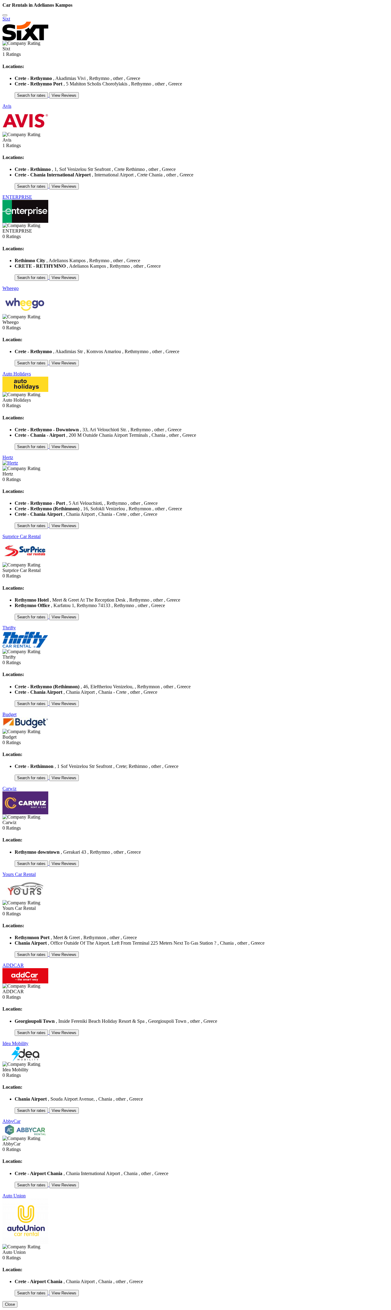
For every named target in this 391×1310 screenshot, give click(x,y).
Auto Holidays (16, 373)
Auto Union (14, 1195)
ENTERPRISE (17, 197)
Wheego (10, 288)
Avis (6, 106)
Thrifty (9, 627)
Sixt (6, 18)
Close (10, 1304)
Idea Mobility (15, 1043)
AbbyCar (11, 1121)
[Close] (4, 15)
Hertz (7, 457)
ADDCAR (13, 965)
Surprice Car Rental (21, 536)
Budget (9, 714)
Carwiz (9, 788)
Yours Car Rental (19, 874)
